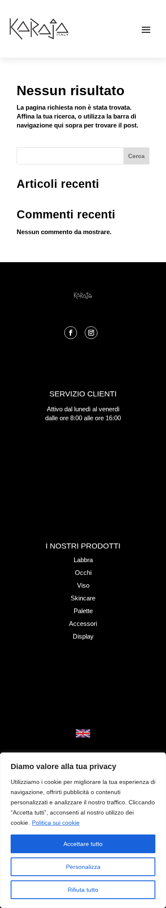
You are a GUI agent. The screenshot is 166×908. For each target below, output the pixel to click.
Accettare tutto (83, 843)
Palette (83, 610)
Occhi (83, 572)
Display (83, 636)
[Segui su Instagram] (91, 332)
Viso (83, 585)
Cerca (136, 156)
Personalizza (83, 866)
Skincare (83, 598)
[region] (83, 830)
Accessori (83, 623)
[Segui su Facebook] (70, 332)
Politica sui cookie (56, 822)
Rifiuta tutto (83, 889)
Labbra (83, 559)
